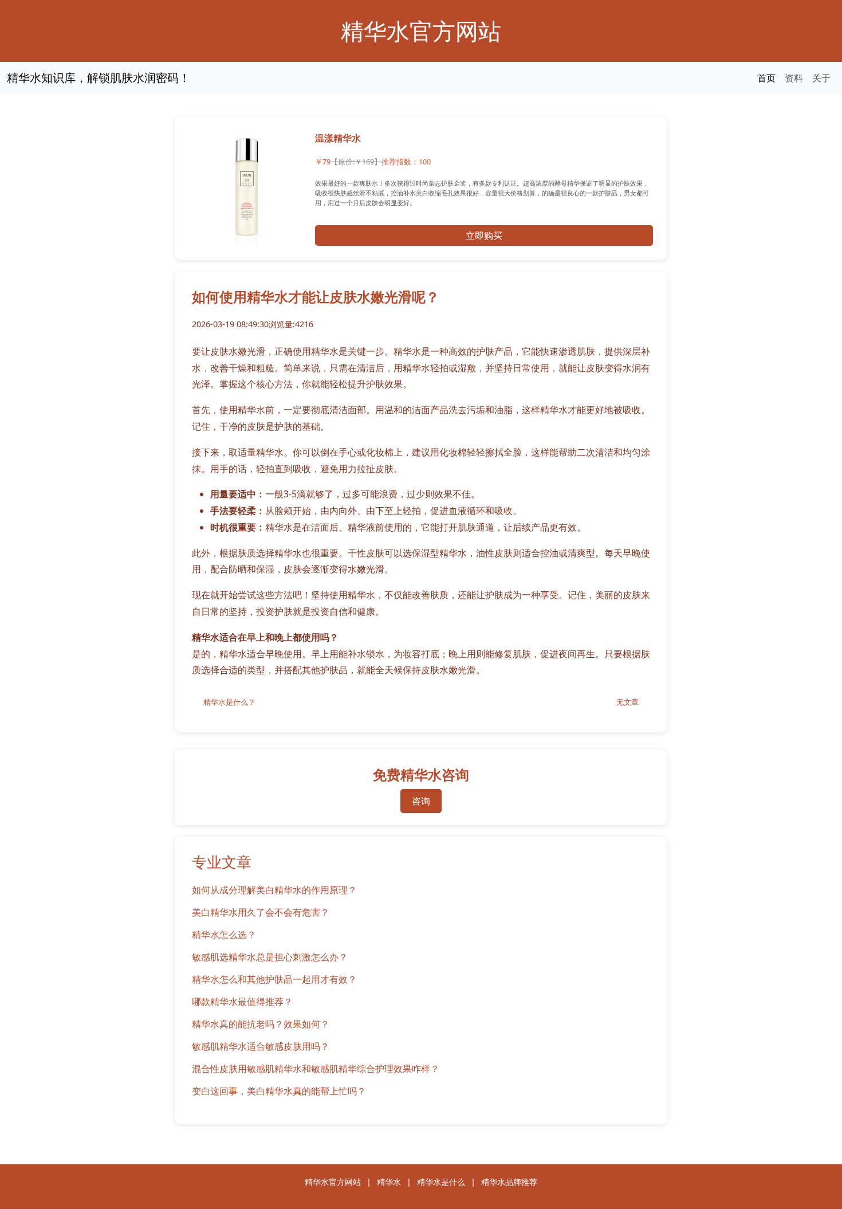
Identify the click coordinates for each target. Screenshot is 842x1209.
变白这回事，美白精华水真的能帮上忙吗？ (279, 1091)
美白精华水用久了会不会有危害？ (260, 912)
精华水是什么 (441, 1181)
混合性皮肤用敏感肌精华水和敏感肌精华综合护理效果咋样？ (315, 1068)
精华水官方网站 (421, 30)
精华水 (389, 1181)
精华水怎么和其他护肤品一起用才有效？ (274, 979)
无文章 (627, 702)
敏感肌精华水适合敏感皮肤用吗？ (260, 1046)
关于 (821, 78)
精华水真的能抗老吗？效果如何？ (260, 1024)
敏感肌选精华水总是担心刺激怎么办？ (270, 957)
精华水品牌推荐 (509, 1181)
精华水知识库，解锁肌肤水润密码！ (98, 77)
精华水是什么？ (229, 702)
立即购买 (484, 235)
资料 (794, 78)
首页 (766, 78)
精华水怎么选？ (224, 934)
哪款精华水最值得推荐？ (242, 1001)
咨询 (421, 801)
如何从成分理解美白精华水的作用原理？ (274, 890)
